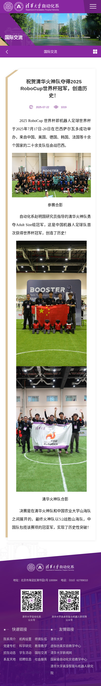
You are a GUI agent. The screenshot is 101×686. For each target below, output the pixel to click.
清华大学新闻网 (61, 652)
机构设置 (25, 639)
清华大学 (56, 639)
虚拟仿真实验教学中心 (65, 646)
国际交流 (41, 652)
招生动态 (10, 652)
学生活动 (25, 652)
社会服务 (41, 659)
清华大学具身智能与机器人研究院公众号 (69, 618)
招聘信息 (25, 659)
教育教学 (41, 646)
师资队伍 (41, 639)
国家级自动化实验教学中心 (68, 659)
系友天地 (10, 659)
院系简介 (10, 639)
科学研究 (25, 646)
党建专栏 (10, 646)
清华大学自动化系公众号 (31, 618)
